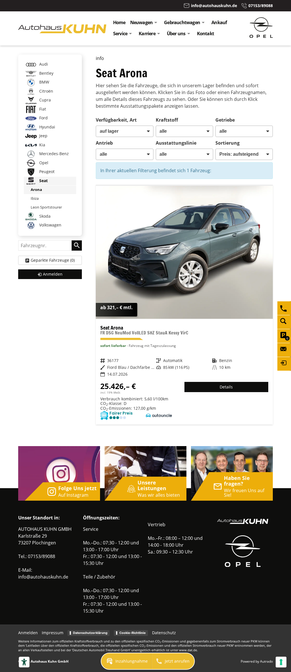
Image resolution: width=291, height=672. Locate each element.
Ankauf (219, 22)
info (100, 58)
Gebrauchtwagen (182, 22)
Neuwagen (141, 22)
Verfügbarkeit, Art (116, 120)
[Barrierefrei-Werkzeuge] (24, 662)
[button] (126, 661)
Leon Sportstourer (46, 207)
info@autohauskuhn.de (43, 577)
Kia (41, 144)
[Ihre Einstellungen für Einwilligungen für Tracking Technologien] (281, 662)
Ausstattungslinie (176, 143)
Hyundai (46, 127)
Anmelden (28, 632)
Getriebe (225, 120)
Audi (43, 64)
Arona (36, 189)
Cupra (44, 100)
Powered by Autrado (257, 661)
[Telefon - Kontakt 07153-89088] (284, 308)
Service (120, 33)
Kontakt (205, 33)
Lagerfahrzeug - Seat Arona (184, 305)
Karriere (147, 33)
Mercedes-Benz (53, 153)
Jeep (42, 135)
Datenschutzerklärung (90, 633)
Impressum (52, 632)
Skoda (44, 216)
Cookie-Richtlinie (132, 633)
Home (119, 22)
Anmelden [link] (53, 274)
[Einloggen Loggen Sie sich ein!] (284, 364)
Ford (43, 117)
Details (226, 387)
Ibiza (35, 198)
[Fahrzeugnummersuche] (284, 322)
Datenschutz (164, 632)
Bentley (45, 73)
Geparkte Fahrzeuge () (53, 260)
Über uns (176, 33)
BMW (43, 82)
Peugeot (46, 171)
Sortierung (227, 143)
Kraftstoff (167, 120)
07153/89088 (41, 556)
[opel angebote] (261, 36)
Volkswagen (49, 225)
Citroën (45, 91)
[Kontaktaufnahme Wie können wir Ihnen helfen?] (284, 350)
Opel (43, 162)
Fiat (42, 109)
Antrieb (104, 143)
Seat (43, 180)
